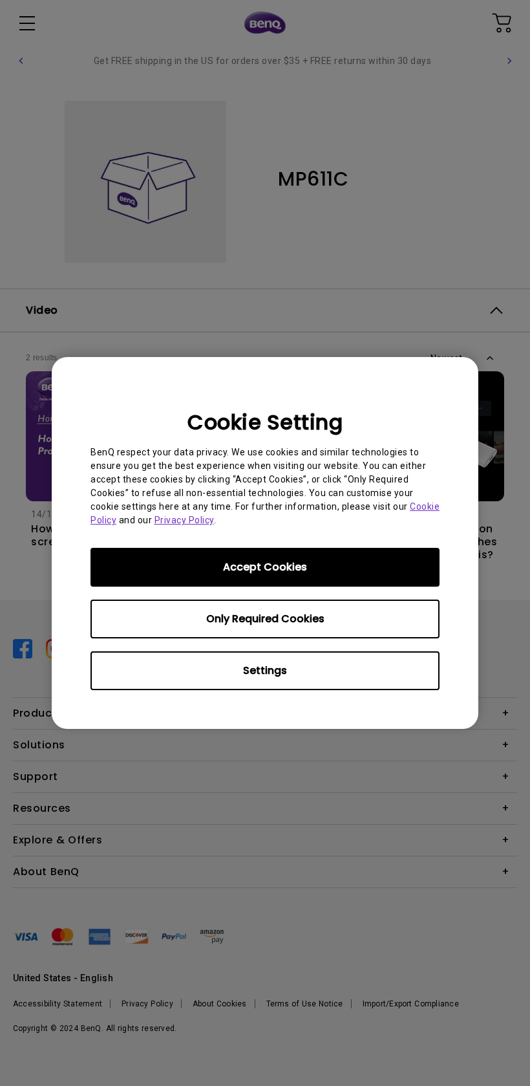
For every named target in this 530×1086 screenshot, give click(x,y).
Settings (265, 670)
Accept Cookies (265, 566)
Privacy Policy (184, 520)
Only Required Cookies (265, 618)
